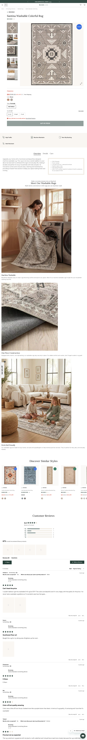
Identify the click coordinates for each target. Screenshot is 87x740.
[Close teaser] (5, 362)
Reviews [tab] (6, 558)
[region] (25, 550)
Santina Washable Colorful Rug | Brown (17, 671)
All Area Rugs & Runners (10, 8)
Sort (70, 568)
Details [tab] (45, 153)
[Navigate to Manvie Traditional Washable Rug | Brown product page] (50, 475)
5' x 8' (16, 114)
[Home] (43, 5)
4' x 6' (9, 114)
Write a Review (78, 562)
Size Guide (81, 111)
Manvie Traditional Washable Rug (48, 490)
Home (2, 8)
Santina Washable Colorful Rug (31, 8)
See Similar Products (30, 118)
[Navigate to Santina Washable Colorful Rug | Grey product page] (10, 475)
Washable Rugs (20, 8)
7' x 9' (22, 114)
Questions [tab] (14, 558)
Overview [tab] (37, 153)
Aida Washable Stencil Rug (27, 490)
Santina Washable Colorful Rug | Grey (17, 580)
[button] (11, 19)
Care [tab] (51, 153)
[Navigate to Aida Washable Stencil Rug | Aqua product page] (30, 475)
